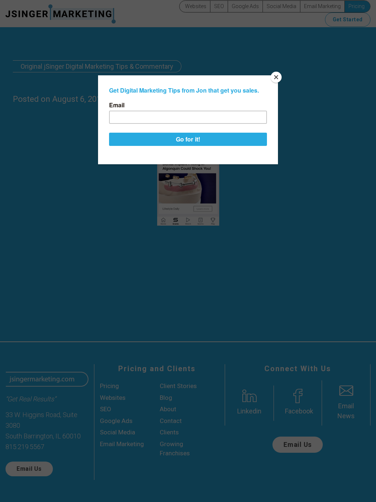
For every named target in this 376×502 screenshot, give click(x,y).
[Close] (276, 77)
